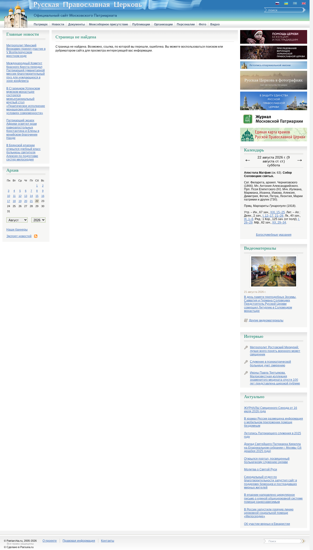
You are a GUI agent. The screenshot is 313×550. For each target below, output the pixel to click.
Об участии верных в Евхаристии (267, 524)
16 (42, 195)
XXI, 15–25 (277, 212)
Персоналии (186, 24)
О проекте (50, 540)
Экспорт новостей (19, 236)
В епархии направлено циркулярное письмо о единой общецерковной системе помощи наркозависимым (273, 498)
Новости (58, 24)
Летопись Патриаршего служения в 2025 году (272, 435)
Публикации (141, 24)
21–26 (279, 215)
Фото (202, 24)
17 (8, 201)
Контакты (107, 540)
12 (20, 195)
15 (36, 195)
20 (25, 201)
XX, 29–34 (279, 222)
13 (25, 195)
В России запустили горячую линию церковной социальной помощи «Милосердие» (268, 513)
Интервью (253, 336)
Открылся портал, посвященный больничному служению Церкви (267, 460)
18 (14, 201)
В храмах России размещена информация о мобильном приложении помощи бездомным (273, 422)
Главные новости (22, 34)
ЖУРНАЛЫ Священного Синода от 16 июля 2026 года (270, 409)
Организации (163, 24)
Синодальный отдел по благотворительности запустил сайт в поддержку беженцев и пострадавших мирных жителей (270, 482)
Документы (76, 24)
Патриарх (41, 24)
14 (31, 195)
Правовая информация (79, 540)
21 (31, 201)
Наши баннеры (17, 229)
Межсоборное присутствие (108, 24)
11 (14, 195)
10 (8, 195)
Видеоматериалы (260, 248)
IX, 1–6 (248, 219)
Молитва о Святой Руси (260, 469)
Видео (215, 24)
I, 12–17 (268, 215)
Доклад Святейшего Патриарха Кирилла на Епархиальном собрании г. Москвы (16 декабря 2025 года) (273, 447)
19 (20, 201)
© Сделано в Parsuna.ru (19, 547)
